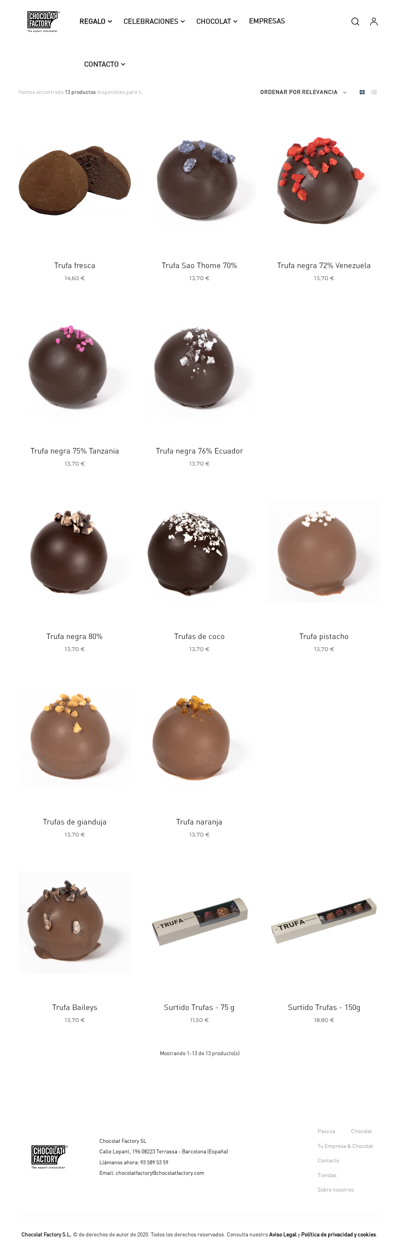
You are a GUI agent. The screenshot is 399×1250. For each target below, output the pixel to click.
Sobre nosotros (336, 1190)
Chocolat (361, 1131)
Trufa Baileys (74, 1008)
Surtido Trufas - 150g (324, 1008)
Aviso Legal (283, 1235)
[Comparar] (59, 229)
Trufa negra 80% (74, 637)
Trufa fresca (74, 266)
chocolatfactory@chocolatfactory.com (160, 1173)
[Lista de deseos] (40, 229)
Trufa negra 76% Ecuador (199, 451)
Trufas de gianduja (75, 822)
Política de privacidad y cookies (338, 1235)
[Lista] (374, 93)
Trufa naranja (199, 822)
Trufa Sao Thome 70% (199, 266)
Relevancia (320, 92)
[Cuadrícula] (362, 93)
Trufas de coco (199, 637)
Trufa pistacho (324, 637)
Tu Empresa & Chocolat (345, 1146)
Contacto (328, 1160)
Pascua (326, 1131)
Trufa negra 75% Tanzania (74, 451)
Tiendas (327, 1175)
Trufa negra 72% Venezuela (324, 266)
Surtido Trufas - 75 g (199, 1008)
